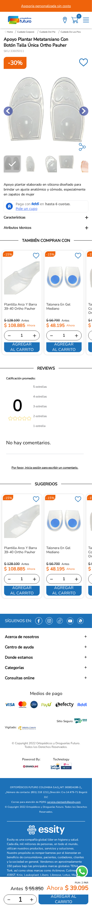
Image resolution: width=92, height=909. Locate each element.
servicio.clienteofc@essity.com (64, 802)
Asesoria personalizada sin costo (46, 6)
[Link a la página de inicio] (9, 32)
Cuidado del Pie (47, 31)
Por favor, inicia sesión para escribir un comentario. (45, 468)
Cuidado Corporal (25, 31)
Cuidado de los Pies (71, 31)
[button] (46, 217)
